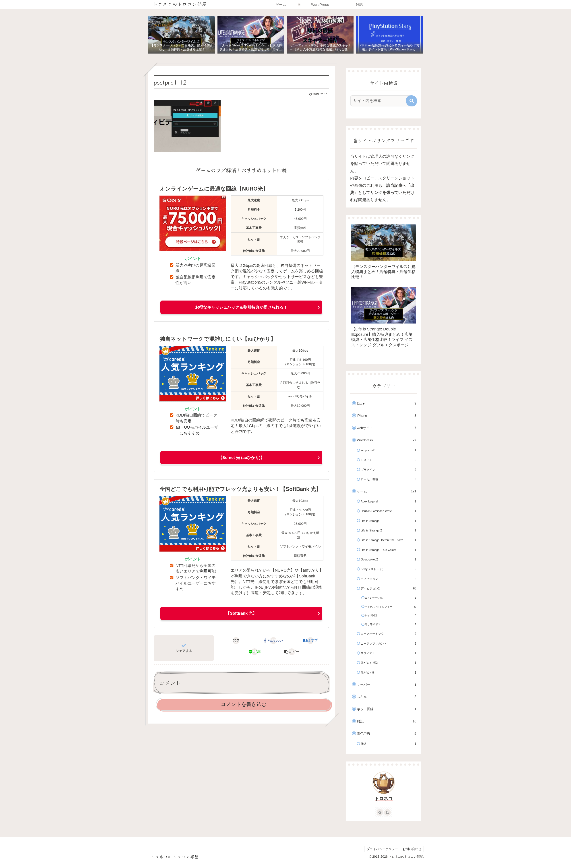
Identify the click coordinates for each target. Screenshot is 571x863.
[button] (291, 651)
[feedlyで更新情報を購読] (380, 812)
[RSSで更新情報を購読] (387, 812)
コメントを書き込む (244, 704)
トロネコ (384, 798)
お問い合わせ (412, 849)
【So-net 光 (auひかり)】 (241, 457)
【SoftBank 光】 (241, 613)
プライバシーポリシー (382, 849)
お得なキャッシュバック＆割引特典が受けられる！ (241, 307)
